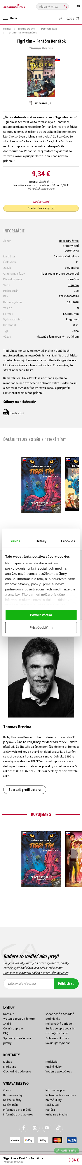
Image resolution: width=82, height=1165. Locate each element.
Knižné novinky (13, 1095)
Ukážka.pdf (14, 413)
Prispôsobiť (39, 627)
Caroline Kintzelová (66, 256)
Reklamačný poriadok (59, 1024)
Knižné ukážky (12, 1100)
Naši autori (52, 1105)
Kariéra (50, 1110)
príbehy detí (71, 246)
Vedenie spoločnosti (58, 1071)
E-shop (7, 1062)
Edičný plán (10, 1105)
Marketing (9, 1067)
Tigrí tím (73, 285)
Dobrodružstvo (49, 28)
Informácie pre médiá (17, 1110)
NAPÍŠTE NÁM (69, 1150)
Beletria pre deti (26, 28)
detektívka (72, 250)
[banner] (23, 5)
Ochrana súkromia (57, 1038)
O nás (7, 1090)
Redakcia (51, 1062)
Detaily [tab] (41, 541)
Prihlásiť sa (66, 983)
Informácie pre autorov (18, 1114)
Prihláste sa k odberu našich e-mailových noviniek (35, 973)
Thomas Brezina (41, 48)
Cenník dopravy (13, 1028)
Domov (7, 28)
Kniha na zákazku (56, 1114)
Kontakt (8, 1014)
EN (78, 6)
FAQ (6, 1033)
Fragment (72, 319)
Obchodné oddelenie (17, 1071)
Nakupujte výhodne (58, 1043)
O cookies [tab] (67, 541)
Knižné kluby (53, 1067)
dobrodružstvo (69, 241)
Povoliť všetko (41, 615)
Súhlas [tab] (15, 541)
